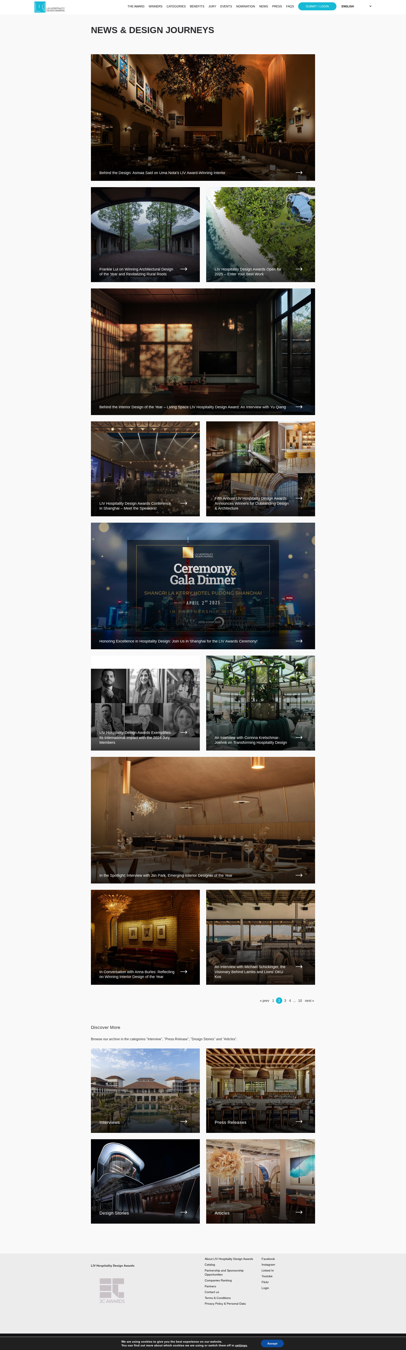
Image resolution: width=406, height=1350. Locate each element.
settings (241, 1345)
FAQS (290, 6)
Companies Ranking (218, 1280)
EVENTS (226, 6)
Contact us (212, 1292)
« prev (264, 1000)
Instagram (268, 1264)
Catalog (210, 1264)
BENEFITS (197, 6)
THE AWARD (136, 6)
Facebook (268, 1259)
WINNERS (155, 6)
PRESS (277, 6)
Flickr (265, 1282)
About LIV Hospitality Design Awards (229, 1259)
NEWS (263, 6)
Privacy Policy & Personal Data (225, 1303)
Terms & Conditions (218, 1298)
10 (300, 1000)
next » (309, 1000)
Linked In (268, 1270)
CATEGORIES (176, 6)
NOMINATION (245, 6)
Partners (210, 1286)
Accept (272, 1343)
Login (265, 1288)
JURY (212, 6)
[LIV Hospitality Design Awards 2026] (59, 7)
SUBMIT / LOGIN (317, 6)
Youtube (267, 1276)
